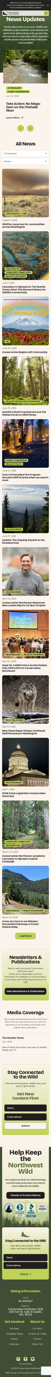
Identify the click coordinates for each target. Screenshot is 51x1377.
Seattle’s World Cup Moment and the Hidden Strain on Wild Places (24, 413)
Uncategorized (14, 529)
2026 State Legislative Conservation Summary (23, 795)
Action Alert (14, 88)
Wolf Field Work (15, 720)
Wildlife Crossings (16, 276)
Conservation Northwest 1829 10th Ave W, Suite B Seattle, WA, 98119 (25, 1312)
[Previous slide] (20, 128)
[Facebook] (25, 1359)
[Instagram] (18, 1359)
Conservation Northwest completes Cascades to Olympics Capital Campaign (23, 858)
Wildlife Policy (14, 464)
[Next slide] (30, 128)
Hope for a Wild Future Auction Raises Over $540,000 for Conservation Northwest (24, 668)
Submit (25, 1125)
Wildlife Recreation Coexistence (23, 401)
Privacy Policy (25, 1364)
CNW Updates (12, 213)
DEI (7, 341)
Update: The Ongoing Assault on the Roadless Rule (23, 541)
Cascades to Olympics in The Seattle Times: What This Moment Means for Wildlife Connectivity (24, 289)
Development (27, 1372)
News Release (13, 654)
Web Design (11, 1372)
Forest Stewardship (18, 92)
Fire (25, 213)
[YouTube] (33, 1359)
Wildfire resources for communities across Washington (23, 226)
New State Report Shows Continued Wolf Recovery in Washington (23, 732)
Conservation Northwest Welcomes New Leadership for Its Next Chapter (24, 604)
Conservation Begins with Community (24, 352)
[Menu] (46, 13)
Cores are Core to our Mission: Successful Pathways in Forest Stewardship (20, 924)
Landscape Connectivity (18, 272)
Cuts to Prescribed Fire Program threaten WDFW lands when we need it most (25, 477)
